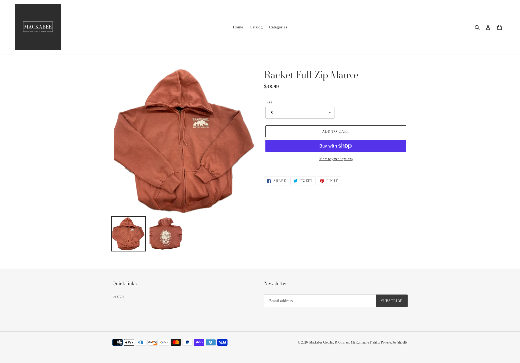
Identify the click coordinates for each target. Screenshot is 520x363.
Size (268, 102)
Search (118, 296)
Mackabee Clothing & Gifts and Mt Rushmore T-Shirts (344, 342)
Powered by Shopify (394, 342)
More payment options (336, 159)
